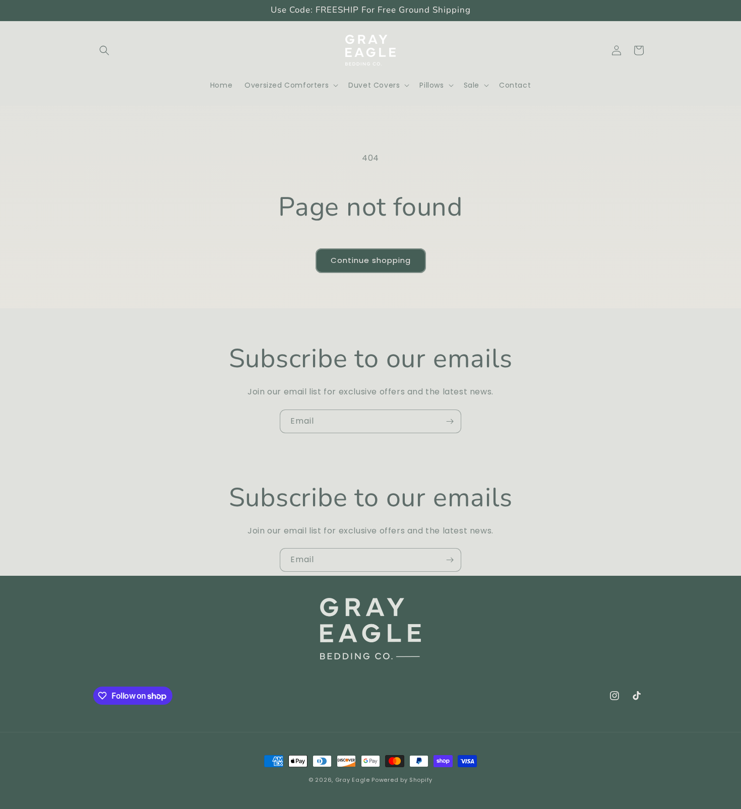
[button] (104, 50)
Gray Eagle (352, 780)
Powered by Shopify (402, 780)
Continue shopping (371, 260)
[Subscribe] (450, 421)
